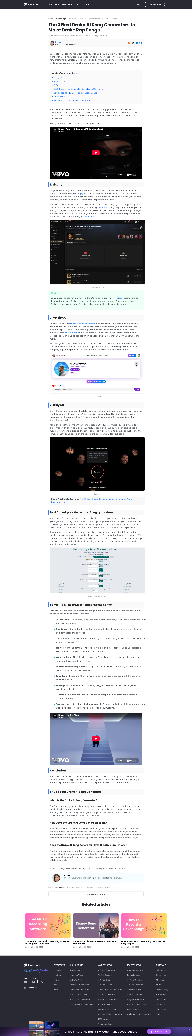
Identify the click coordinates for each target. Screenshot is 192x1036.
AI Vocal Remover (135, 985)
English (31, 988)
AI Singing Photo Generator (139, 1014)
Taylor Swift (103, 207)
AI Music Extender (135, 994)
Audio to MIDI (133, 1009)
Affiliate (159, 985)
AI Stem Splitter (134, 989)
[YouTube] (34, 981)
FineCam (57, 975)
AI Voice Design (105, 1004)
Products (53, 4)
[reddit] (26, 981)
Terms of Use (162, 994)
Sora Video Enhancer (79, 994)
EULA (158, 1014)
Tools (77, 4)
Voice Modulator (105, 1024)
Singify (79, 193)
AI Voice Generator (106, 970)
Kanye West (71, 332)
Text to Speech (105, 975)
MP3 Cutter (103, 1019)
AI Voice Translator (106, 994)
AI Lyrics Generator (135, 999)
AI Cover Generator (135, 980)
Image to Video (76, 975)
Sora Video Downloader (80, 999)
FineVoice (116, 298)
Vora (56, 989)
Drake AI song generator (82, 323)
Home (50, 19)
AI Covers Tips (60, 19)
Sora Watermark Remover (81, 1004)
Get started (155, 4)
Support (87, 4)
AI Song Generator (135, 970)
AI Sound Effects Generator (110, 989)
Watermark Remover (79, 985)
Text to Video (76, 970)
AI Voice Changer (105, 980)
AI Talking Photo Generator (110, 1014)
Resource (66, 4)
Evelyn (67, 875)
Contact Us (161, 975)
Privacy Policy (162, 989)
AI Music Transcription (136, 1004)
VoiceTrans (58, 985)
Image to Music (133, 975)
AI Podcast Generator (107, 999)
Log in (139, 4)
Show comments (96, 894)
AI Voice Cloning (105, 985)
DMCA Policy (161, 1004)
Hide (75, 73)
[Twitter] (40, 981)
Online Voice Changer (107, 1009)
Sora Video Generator (79, 989)
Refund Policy (162, 1009)
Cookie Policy (162, 999)
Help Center (161, 970)
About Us (160, 980)
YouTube (89, 216)
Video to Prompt (77, 980)
